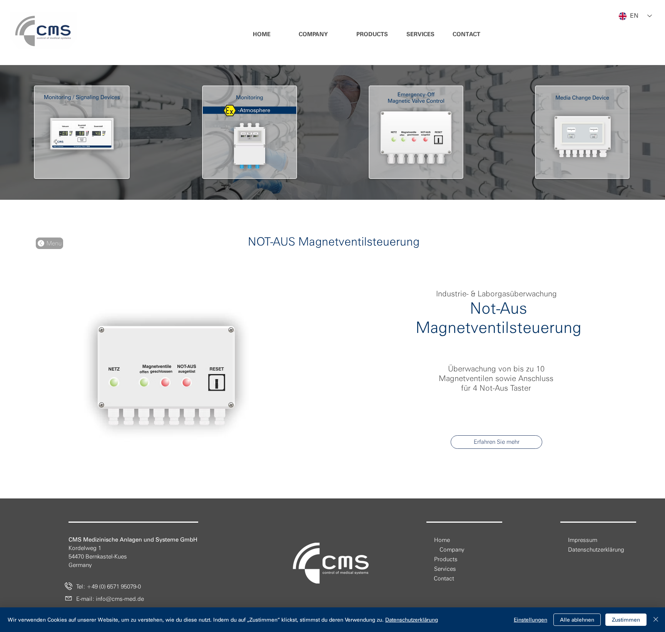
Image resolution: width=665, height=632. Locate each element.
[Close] (655, 620)
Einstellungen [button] (530, 620)
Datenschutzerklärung (411, 620)
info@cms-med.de (120, 598)
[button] (313, 34)
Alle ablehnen (577, 620)
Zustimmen (626, 620)
